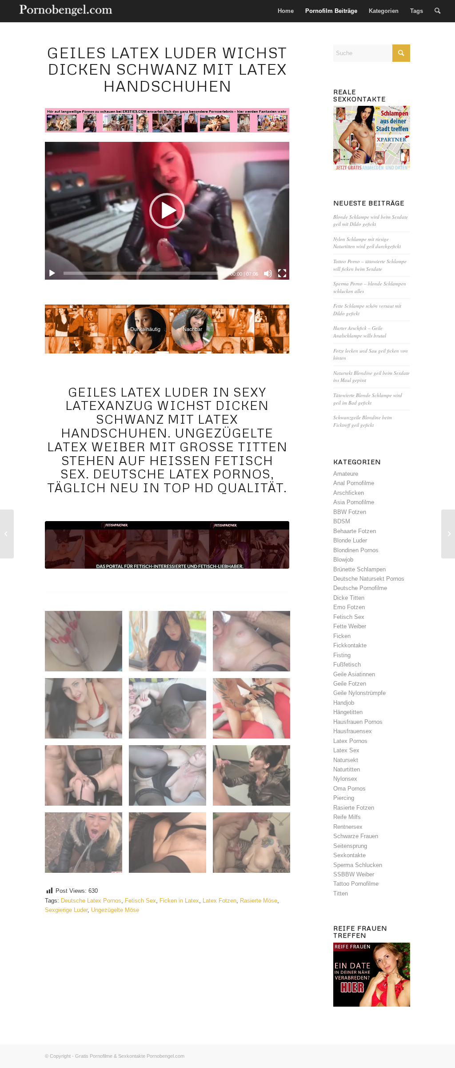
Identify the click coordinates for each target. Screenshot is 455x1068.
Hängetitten (348, 712)
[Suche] (437, 11)
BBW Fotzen (349, 512)
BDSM (341, 521)
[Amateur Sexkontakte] (66, 11)
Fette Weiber (349, 626)
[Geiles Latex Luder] (167, 545)
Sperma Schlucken (357, 865)
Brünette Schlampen (359, 569)
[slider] (143, 273)
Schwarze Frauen (355, 836)
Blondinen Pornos (356, 550)
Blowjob (343, 559)
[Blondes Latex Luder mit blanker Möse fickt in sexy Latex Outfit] (448, 534)
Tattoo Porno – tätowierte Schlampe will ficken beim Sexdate (370, 265)
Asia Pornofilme (353, 502)
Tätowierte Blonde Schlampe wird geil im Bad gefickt (367, 399)
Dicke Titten (348, 597)
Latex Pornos (350, 741)
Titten (340, 893)
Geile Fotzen (349, 683)
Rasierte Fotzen (353, 807)
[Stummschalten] (267, 273)
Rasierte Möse (258, 900)
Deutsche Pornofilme (360, 588)
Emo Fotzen (349, 607)
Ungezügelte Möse (115, 910)
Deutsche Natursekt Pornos (368, 578)
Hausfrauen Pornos (358, 722)
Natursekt (345, 760)
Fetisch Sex (140, 900)
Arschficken (348, 493)
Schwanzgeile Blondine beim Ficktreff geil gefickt (362, 421)
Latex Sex (346, 750)
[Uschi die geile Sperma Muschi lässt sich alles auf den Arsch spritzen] (7, 534)
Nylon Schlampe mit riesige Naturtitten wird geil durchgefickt (367, 243)
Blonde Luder (350, 540)
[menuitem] (285, 11)
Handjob (343, 702)
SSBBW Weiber (353, 874)
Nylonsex (345, 778)
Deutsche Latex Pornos (91, 900)
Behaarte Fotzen (354, 531)
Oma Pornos (349, 788)
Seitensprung (350, 846)
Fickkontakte (350, 645)
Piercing (343, 798)
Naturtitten (346, 769)
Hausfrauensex (352, 731)
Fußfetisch (347, 664)
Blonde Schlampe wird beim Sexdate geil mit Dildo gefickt (370, 220)
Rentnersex (348, 826)
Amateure (345, 473)
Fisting (342, 655)
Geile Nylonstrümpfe (359, 693)
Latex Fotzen (219, 900)
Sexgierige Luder (66, 910)
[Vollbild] (282, 273)
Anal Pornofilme (353, 483)
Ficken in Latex (179, 900)
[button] (167, 211)
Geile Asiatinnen (354, 674)
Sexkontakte (349, 855)
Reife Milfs (347, 817)
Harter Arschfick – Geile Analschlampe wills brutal (359, 332)
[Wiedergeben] (52, 273)
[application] (167, 210)
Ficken (342, 636)
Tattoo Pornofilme (356, 883)
